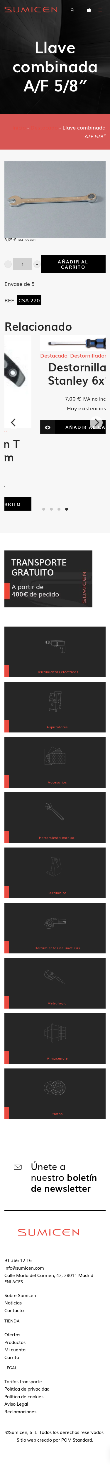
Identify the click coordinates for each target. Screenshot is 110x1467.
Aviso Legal (16, 1403)
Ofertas (12, 1334)
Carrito (11, 1357)
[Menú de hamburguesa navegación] (100, 9)
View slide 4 (66, 509)
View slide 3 (58, 509)
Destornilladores (60, 355)
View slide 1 (43, 509)
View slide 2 (51, 509)
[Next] (96, 422)
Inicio (19, 127)
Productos (15, 1342)
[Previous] (13, 422)
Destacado (44, 127)
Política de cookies (23, 1396)
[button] (8, 264)
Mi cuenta (15, 1349)
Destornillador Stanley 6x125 (55, 373)
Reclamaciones (20, 1411)
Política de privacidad (27, 1388)
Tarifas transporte (23, 1381)
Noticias (13, 1302)
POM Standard (76, 1439)
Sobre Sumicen (20, 1295)
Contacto (14, 1310)
